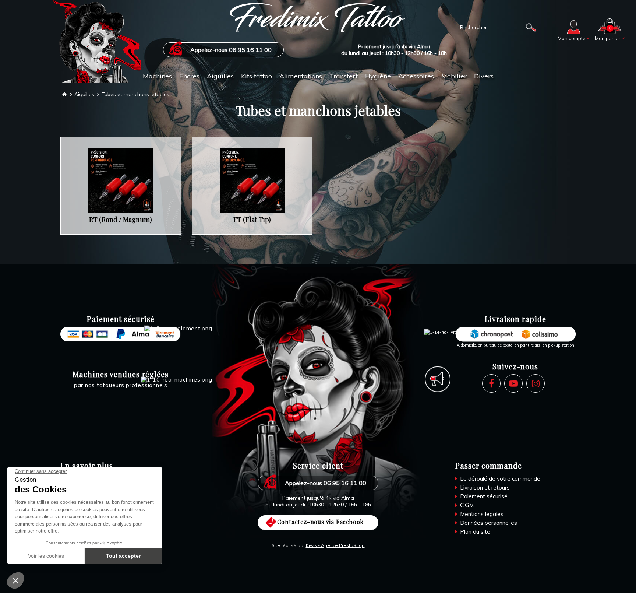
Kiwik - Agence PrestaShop (335, 545)
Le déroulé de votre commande (499, 478)
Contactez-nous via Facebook (320, 522)
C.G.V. (466, 505)
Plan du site (474, 531)
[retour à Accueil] (64, 94)
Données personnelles (488, 522)
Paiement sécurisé (483, 496)
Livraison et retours (484, 487)
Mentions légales (481, 513)
